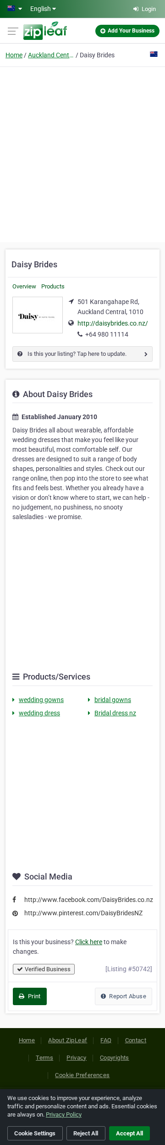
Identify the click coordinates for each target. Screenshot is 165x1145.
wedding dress (39, 713)
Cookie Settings (34, 1133)
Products (53, 286)
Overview (24, 286)
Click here (88, 942)
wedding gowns (41, 699)
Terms (44, 1057)
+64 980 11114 (106, 334)
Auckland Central (51, 55)
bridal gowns (112, 699)
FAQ (105, 1040)
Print (33, 996)
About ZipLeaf (67, 1040)
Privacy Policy (64, 1114)
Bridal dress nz (115, 713)
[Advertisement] (82, 153)
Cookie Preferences (82, 1075)
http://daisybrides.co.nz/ (112, 323)
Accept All (129, 1133)
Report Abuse (127, 996)
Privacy (76, 1057)
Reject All (85, 1133)
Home (14, 55)
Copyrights (114, 1057)
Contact (136, 1040)
